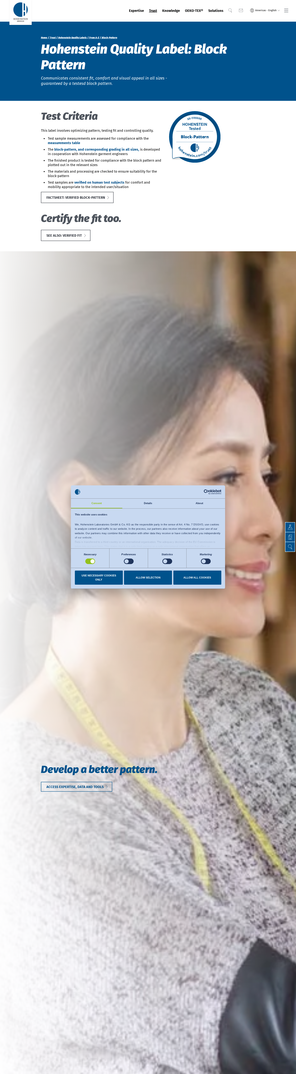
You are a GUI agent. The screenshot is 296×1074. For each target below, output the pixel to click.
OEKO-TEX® (194, 11)
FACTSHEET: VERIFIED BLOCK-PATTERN (75, 197)
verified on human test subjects (99, 182)
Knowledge (171, 11)
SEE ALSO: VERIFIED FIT (64, 235)
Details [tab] (148, 503)
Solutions (215, 11)
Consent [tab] (96, 503)
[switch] (129, 561)
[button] (265, 11)
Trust (153, 11)
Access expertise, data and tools (75, 787)
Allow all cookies (197, 577)
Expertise (136, 11)
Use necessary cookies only (99, 577)
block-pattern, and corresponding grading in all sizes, (96, 149)
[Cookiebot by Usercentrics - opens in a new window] (206, 491)
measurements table (64, 143)
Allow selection (148, 577)
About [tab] (199, 503)
